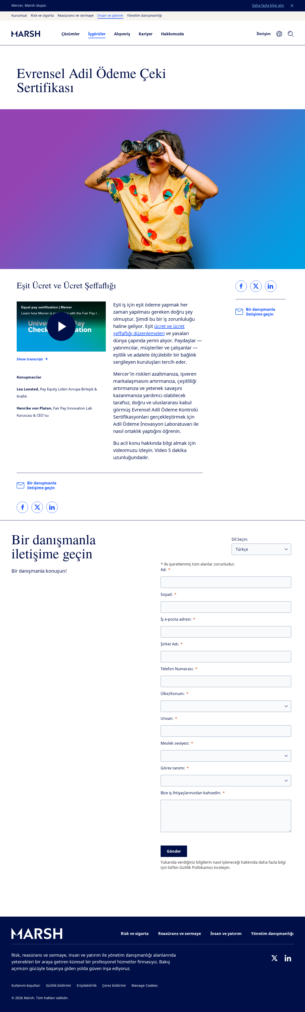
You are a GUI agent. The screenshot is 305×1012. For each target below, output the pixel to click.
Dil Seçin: (240, 539)
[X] (274, 958)
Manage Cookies (145, 985)
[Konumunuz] (279, 34)
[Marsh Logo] (36, 934)
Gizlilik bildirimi (58, 985)
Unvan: (167, 718)
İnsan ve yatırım (110, 15)
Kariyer (145, 33)
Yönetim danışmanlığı (144, 15)
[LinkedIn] (288, 958)
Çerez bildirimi (114, 985)
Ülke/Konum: (173, 693)
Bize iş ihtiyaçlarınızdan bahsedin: (191, 793)
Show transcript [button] (30, 359)
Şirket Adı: (170, 644)
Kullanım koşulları (25, 985)
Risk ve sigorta (42, 15)
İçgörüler (97, 33)
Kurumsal (19, 15)
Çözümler (70, 33)
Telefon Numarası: (177, 669)
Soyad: (167, 594)
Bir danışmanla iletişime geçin (41, 485)
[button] (292, 6)
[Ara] (290, 34)
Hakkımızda (172, 33)
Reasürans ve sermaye (76, 15)
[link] (22, 507)
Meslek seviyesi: (175, 743)
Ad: (164, 569)
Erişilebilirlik (87, 985)
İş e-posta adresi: (176, 619)
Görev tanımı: (173, 768)
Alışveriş (122, 33)
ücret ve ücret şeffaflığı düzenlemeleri (148, 330)
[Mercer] (31, 34)
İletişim (264, 33)
